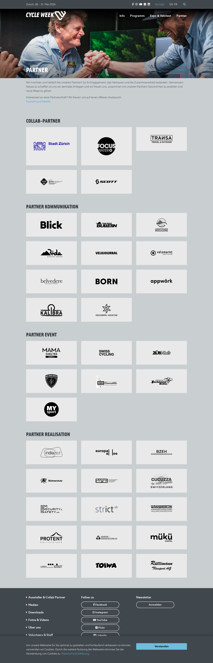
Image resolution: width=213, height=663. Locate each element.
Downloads (36, 612)
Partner (181, 16)
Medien (33, 605)
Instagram (101, 612)
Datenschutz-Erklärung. (76, 653)
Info (122, 16)
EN (171, 4)
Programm (137, 16)
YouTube (101, 620)
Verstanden (162, 646)
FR (175, 4)
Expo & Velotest (160, 16)
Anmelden (155, 604)
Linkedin (101, 635)
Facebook (101, 604)
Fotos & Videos (38, 620)
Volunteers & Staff (40, 635)
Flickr (101, 627)
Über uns (34, 627)
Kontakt (160, 4)
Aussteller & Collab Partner (46, 597)
